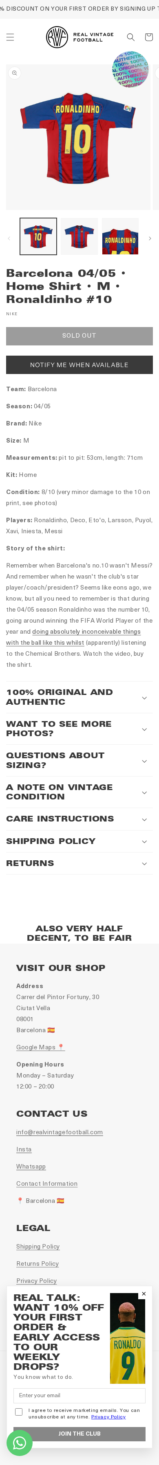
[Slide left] (9, 238)
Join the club (79, 1434)
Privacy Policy (36, 1281)
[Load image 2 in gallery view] (79, 236)
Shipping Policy (38, 1247)
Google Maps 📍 (40, 1048)
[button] (10, 37)
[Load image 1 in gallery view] (38, 236)
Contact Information (46, 1184)
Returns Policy (37, 1264)
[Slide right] (150, 238)
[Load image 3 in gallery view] (120, 236)
